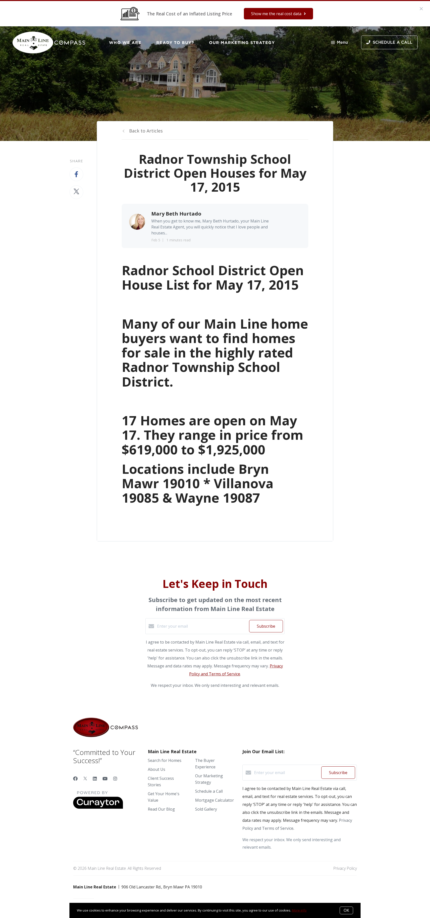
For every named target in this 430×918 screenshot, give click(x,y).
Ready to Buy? (175, 42)
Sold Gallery (206, 809)
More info (299, 910)
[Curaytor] (98, 807)
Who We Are (125, 42)
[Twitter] (85, 779)
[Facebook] (75, 779)
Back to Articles (146, 131)
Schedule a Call (209, 791)
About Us (156, 769)
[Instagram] (115, 779)
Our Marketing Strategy (242, 42)
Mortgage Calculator (214, 800)
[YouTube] (105, 779)
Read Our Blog (161, 809)
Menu (342, 42)
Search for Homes (164, 760)
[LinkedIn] (95, 779)
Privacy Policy (345, 868)
